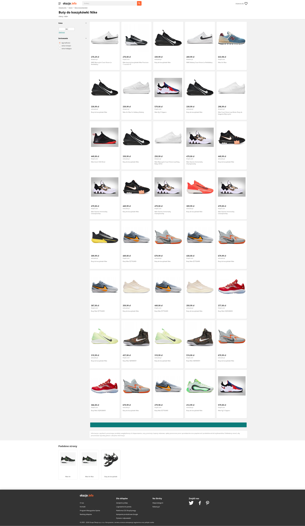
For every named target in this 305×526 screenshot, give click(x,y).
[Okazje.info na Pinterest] (207, 503)
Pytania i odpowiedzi (123, 518)
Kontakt (83, 507)
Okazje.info (62, 7)
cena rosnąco (66, 46)
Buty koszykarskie (81, 7)
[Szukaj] (111, 2)
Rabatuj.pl (156, 507)
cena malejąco (67, 48)
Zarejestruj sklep (122, 503)
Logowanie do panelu (123, 507)
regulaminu (137, 522)
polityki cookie (149, 522)
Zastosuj (62, 32)
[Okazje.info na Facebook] (200, 503)
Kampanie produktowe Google (127, 514)
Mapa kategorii (157, 503)
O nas (82, 503)
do (67, 29)
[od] (62, 29)
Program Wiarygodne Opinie (90, 510)
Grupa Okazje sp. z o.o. (97, 522)
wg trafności (66, 43)
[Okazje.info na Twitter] (191, 503)
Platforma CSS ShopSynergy (126, 510)
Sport (71, 7)
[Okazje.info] (70, 3)
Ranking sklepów (86, 514)
